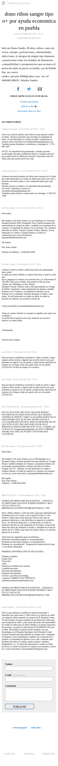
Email (39, 89)
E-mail (15, 675)
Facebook (18, 89)
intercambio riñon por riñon (29, 111)
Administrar (48, 754)
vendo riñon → (37, 728)
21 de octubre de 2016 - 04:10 (28, 34)
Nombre (9, 664)
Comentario (10, 686)
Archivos (29, 754)
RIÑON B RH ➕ (29, 106)
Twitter (29, 89)
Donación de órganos (29, 38)
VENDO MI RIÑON (29, 102)
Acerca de (9, 754)
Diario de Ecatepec (19, 3)
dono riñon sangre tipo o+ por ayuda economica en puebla (29, 21)
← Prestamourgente (19, 728)
